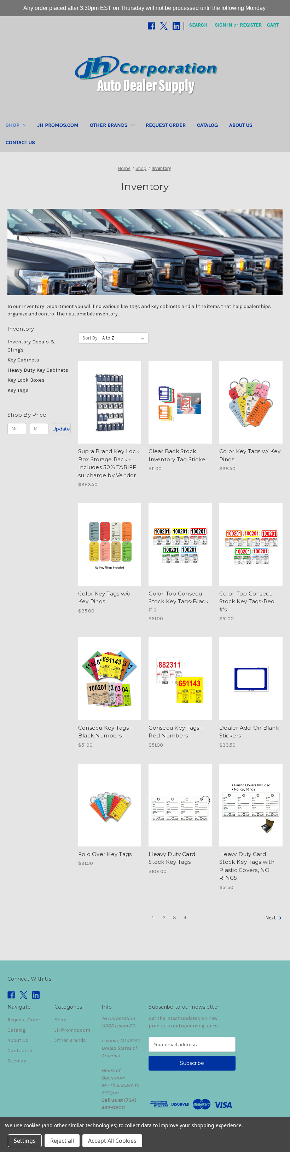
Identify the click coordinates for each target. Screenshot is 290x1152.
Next (271, 918)
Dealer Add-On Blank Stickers (249, 731)
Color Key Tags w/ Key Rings (249, 455)
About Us (241, 125)
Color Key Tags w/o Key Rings (104, 597)
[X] (164, 26)
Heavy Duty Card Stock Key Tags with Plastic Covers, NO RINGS (246, 866)
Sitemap (17, 1061)
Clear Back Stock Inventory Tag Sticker (178, 455)
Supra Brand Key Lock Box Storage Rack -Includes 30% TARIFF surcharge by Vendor (108, 463)
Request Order (166, 125)
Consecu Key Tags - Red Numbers (176, 731)
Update (61, 429)
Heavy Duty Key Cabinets (37, 370)
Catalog (207, 125)
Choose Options (180, 415)
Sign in (223, 25)
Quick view (108, 390)
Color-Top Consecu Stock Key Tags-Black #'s (178, 601)
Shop (12, 125)
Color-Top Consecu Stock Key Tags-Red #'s (247, 601)
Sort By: (90, 338)
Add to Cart (110, 415)
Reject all (62, 1141)
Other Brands (109, 125)
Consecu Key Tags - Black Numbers (105, 731)
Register (251, 25)
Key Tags (18, 390)
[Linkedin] (176, 26)
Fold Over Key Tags (105, 854)
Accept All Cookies (112, 1141)
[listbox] (124, 338)
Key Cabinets (23, 360)
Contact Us (20, 142)
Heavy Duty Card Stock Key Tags (172, 858)
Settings (25, 1141)
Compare (107, 402)
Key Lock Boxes (26, 380)
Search (198, 25)
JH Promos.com (58, 125)
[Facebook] (151, 26)
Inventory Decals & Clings (31, 345)
